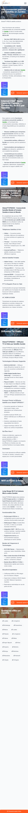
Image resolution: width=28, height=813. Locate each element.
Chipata (6, 660)
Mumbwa (15, 651)
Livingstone (16, 621)
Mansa (6, 629)
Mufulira (15, 647)
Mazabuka (7, 655)
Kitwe (18, 642)
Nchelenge (7, 625)
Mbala (15, 638)
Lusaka (6, 621)
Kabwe (6, 638)
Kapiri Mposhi (8, 642)
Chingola (16, 660)
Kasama (6, 647)
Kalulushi (17, 655)
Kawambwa (18, 625)
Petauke (6, 634)
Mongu (6, 651)
